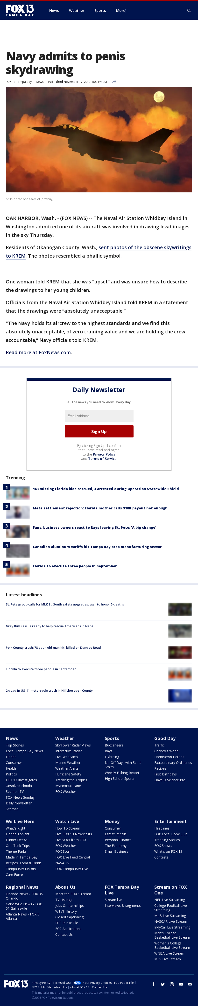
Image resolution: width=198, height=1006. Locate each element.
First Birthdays (165, 774)
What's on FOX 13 (168, 851)
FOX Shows (163, 845)
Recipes (160, 768)
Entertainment (170, 821)
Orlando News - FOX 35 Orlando (24, 896)
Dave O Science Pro (169, 780)
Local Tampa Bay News (24, 751)
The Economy (116, 845)
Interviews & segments (123, 905)
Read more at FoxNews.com (38, 352)
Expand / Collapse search (189, 10)
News (39, 82)
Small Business (116, 851)
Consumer (14, 762)
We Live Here (20, 821)
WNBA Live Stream (169, 953)
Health (11, 768)
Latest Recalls (116, 834)
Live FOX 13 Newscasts (73, 834)
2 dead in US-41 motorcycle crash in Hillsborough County (49, 690)
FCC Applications (68, 928)
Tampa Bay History (21, 868)
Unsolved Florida (19, 785)
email (190, 984)
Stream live (113, 899)
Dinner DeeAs (17, 839)
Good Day (165, 738)
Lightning (112, 756)
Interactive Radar (68, 751)
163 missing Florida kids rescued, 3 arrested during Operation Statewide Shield (106, 488)
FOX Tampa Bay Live (71, 868)
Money (112, 821)
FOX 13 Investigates (21, 780)
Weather (64, 738)
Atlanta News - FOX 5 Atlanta (22, 916)
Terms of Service (102, 458)
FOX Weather (65, 791)
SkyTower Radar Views (73, 745)
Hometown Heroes (169, 756)
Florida (11, 756)
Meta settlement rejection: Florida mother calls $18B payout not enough (100, 508)
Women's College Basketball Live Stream (172, 945)
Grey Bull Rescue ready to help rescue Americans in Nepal (50, 626)
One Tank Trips (18, 845)
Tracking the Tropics (71, 780)
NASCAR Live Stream (170, 921)
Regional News (22, 887)
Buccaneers (114, 745)
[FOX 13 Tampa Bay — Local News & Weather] (22, 10)
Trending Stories (167, 839)
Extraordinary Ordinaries (173, 762)
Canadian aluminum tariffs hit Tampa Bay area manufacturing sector (97, 546)
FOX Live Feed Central (72, 857)
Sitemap (12, 809)
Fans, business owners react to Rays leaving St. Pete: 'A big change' (94, 527)
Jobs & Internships (69, 905)
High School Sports (119, 778)
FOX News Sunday (20, 797)
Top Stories (15, 745)
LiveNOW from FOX (70, 839)
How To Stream (67, 828)
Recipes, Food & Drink (23, 863)
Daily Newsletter (19, 803)
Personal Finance (118, 839)
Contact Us (64, 934)
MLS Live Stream (167, 959)
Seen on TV (15, 791)
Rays (108, 751)
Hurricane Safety (68, 774)
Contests (161, 857)
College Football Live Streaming (170, 907)
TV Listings (63, 899)
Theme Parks (16, 851)
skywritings (177, 247)
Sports (112, 738)
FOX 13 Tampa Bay (19, 82)
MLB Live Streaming (170, 915)
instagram (172, 984)
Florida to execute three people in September (75, 566)
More (120, 10)
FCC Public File (66, 923)
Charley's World (166, 751)
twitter (163, 984)
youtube (181, 984)
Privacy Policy (104, 454)
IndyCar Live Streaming (172, 927)
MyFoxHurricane (68, 785)
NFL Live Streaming (169, 899)
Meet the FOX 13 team (73, 894)
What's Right (15, 828)
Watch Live (67, 821)
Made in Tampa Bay (21, 857)
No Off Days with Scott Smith (123, 764)
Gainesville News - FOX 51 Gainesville (24, 906)
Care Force (14, 874)
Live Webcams (66, 756)
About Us (65, 887)
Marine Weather (67, 762)
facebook (153, 984)
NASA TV (62, 863)
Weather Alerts (66, 768)
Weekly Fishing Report (122, 772)
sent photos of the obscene (131, 247)
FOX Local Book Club (170, 834)
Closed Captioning (69, 917)
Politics (11, 774)
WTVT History (66, 911)
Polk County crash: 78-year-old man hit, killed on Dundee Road (53, 647)
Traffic (159, 745)
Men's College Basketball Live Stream (172, 935)
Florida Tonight (17, 834)
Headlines (162, 828)
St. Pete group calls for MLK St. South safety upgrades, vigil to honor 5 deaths (65, 604)
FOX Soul (62, 851)
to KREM (16, 256)
